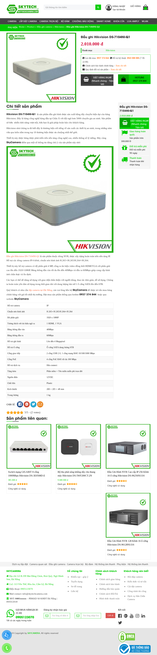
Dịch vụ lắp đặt (20, 564)
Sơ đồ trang (76, 586)
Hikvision (110, 50)
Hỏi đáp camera (135, 577)
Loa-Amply (133, 21)
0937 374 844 (103, 58)
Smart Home (104, 21)
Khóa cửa (118, 21)
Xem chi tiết (121, 66)
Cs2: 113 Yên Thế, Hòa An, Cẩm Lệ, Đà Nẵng (31, 584)
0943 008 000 (133, 58)
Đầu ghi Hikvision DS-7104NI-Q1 (22, 256)
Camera (12, 21)
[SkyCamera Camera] (22, 9)
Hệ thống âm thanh (105, 564)
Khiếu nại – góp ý (79, 577)
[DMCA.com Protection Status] (125, 637)
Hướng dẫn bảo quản (109, 589)
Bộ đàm (65, 21)
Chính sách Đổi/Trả (108, 594)
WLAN (145, 21)
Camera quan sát (38, 564)
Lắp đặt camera (28, 21)
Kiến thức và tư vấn (137, 581)
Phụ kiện (12, 27)
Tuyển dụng (76, 581)
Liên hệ (74, 591)
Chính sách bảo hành (109, 584)
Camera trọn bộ (49, 21)
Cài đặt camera (135, 586)
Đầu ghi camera (57, 564)
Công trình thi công (137, 591)
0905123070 (27, 589)
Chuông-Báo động (83, 21)
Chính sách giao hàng (109, 579)
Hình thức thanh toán (109, 598)
